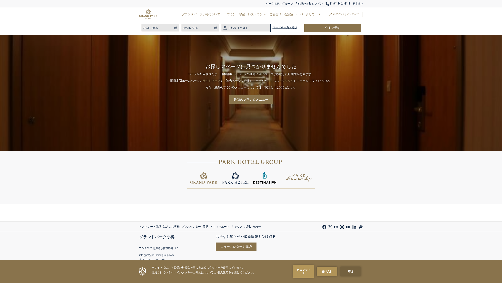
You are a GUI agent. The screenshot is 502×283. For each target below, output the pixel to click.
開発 (205, 227)
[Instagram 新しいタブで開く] (342, 226)
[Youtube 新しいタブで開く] (348, 226)
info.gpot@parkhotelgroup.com (156, 255)
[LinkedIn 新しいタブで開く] (354, 226)
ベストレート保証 (150, 227)
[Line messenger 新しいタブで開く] (361, 226)
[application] (251, 271)
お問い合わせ (252, 226)
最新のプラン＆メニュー (251, 99)
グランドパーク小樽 (157, 236)
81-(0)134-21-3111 (339, 3)
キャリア (236, 227)
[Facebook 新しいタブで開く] (324, 226)
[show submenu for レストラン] (265, 14)
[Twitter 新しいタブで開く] (330, 226)
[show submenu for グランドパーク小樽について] (222, 14)
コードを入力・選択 (285, 27)
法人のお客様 (171, 227)
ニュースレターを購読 (236, 247)
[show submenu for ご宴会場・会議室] (295, 14)
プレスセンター (191, 227)
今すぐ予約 (343, 28)
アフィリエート (219, 227)
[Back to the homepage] (148, 14)
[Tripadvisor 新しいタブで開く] (336, 226)
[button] (158, 28)
